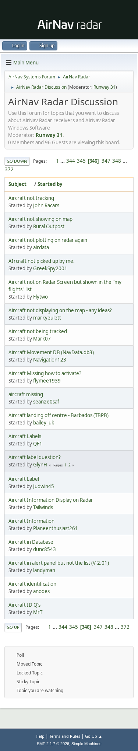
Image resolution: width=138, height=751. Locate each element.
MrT (37, 612)
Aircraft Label (23, 479)
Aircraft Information (31, 521)
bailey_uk (43, 422)
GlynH (40, 464)
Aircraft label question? (34, 457)
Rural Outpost (48, 226)
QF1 (37, 443)
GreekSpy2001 (50, 268)
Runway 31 (104, 87)
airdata (41, 247)
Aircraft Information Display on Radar (50, 500)
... (63, 161)
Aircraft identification (32, 584)
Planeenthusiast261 (55, 528)
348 (116, 161)
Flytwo (40, 296)
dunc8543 (44, 549)
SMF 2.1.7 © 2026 (53, 743)
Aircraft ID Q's (24, 605)
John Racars (46, 205)
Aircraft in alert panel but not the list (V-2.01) (58, 563)
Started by (50, 184)
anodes (41, 591)
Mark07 (42, 338)
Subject (17, 184)
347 (106, 161)
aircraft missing (25, 394)
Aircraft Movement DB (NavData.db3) (51, 352)
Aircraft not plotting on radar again (47, 240)
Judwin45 (43, 486)
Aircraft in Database (30, 542)
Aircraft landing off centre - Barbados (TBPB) (58, 415)
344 (70, 161)
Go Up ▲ (93, 736)
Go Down (17, 161)
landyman (44, 570)
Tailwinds (43, 507)
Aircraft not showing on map (40, 219)
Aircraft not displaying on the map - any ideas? (60, 310)
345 (81, 161)
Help (40, 736)
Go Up (13, 627)
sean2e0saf (46, 401)
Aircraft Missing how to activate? (44, 373)
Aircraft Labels (24, 436)
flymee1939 (47, 380)
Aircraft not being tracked (37, 331)
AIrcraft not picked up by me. (41, 261)
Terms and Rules (64, 736)
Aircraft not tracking (31, 198)
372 (9, 169)
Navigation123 (49, 359)
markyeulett (47, 317)
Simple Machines (86, 743)
